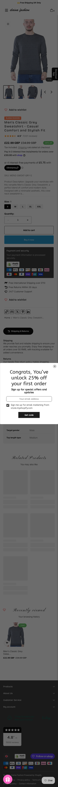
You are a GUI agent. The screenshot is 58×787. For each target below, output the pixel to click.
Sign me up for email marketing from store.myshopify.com (30, 406)
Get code (29, 415)
